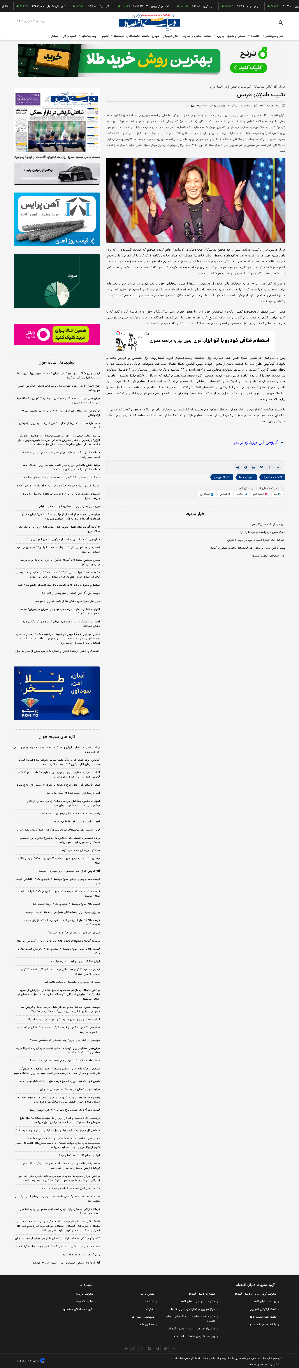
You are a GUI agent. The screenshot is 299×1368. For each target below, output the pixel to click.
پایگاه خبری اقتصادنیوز (262, 1324)
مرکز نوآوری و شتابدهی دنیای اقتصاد (192, 1309)
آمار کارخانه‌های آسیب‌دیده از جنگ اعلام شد (73, 793)
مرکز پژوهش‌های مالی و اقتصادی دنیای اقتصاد (190, 1319)
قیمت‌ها (118, 36)
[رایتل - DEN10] (57, 334)
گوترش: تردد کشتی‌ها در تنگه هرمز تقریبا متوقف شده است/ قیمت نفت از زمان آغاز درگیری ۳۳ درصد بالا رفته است (59, 762)
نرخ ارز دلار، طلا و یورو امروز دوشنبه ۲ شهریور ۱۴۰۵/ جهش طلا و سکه (59, 860)
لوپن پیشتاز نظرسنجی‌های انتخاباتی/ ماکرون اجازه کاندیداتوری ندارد (58, 830)
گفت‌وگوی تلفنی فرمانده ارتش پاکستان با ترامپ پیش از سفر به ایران (57, 651)
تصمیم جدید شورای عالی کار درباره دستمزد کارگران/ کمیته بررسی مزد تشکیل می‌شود (58, 549)
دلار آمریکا (77, 6)
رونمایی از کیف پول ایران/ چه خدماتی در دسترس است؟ (65, 1040)
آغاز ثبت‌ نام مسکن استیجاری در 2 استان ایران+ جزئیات (66, 1263)
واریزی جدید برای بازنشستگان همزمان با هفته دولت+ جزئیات (62, 912)
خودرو (156, 36)
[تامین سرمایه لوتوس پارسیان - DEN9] (57, 281)
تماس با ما (147, 1294)
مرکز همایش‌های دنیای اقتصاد (196, 1301)
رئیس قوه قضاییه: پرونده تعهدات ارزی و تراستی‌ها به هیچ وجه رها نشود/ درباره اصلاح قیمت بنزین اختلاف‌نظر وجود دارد (58, 1099)
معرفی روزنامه (84, 1294)
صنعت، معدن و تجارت (197, 36)
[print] (237, 467)
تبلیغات (149, 1301)
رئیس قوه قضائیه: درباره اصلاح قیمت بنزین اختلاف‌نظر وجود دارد (59, 1081)
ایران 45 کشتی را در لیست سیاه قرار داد (75, 961)
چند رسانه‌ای (89, 36)
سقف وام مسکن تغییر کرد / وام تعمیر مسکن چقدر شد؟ (65, 1061)
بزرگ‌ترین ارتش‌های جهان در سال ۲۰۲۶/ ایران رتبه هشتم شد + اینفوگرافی (61, 413)
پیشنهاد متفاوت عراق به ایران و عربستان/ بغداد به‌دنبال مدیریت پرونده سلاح (61, 496)
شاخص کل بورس (132, 6)
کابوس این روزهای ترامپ (255, 442)
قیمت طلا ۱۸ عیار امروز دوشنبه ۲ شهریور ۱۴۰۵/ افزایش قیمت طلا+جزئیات (62, 922)
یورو (269, 6)
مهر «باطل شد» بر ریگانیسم (268, 524)
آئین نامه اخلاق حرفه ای (78, 1309)
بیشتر (54, 36)
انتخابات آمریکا (272, 477)
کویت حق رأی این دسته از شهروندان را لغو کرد (71, 593)
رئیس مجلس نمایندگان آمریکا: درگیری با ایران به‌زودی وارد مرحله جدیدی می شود (60, 562)
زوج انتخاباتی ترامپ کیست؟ (267, 556)
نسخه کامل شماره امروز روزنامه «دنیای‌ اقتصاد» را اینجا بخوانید (57, 157)
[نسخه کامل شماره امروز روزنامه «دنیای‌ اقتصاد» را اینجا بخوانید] (57, 120)
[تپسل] (118, 333)
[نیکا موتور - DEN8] (57, 174)
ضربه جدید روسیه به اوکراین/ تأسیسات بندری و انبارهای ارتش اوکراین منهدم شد (57, 1199)
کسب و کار (69, 36)
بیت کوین (181, 6)
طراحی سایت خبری (30, 1361)
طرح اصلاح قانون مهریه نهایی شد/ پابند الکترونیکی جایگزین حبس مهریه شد (59, 388)
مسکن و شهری (236, 36)
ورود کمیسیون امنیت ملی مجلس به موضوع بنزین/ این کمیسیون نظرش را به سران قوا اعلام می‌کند (59, 840)
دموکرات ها (246, 477)
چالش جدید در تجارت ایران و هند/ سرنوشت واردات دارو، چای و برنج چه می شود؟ (57, 749)
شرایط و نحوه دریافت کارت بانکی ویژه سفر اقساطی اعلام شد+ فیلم (59, 585)
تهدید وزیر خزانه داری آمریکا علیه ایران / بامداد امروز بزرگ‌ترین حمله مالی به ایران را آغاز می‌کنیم (58, 375)
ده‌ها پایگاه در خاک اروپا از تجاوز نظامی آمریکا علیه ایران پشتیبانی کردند (59, 425)
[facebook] (269, 467)
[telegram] (245, 467)
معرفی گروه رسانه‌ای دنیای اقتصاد (255, 1294)
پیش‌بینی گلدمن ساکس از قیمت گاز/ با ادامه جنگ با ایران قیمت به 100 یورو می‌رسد (58, 1029)
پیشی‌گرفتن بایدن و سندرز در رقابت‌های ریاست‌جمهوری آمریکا (247, 548)
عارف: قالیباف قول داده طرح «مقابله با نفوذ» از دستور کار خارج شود (58, 785)
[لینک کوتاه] (277, 467)
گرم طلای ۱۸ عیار (28, 6)
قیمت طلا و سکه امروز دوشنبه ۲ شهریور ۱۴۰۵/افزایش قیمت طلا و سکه (59, 951)
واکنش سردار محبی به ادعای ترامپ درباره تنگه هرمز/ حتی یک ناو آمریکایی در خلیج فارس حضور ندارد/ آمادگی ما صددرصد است (59, 1178)
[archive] (126, 1348)
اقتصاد (254, 36)
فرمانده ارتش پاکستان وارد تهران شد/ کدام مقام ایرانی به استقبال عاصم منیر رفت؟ (59, 455)
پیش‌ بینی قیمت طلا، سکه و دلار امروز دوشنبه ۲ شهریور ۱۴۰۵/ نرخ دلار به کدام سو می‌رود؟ (58, 400)
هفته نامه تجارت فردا (263, 1317)
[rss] (149, 1348)
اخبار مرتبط (196, 514)
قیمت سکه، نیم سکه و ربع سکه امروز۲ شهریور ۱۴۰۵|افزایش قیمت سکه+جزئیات (59, 893)
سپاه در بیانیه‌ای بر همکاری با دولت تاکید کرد (72, 982)
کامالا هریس (222, 477)
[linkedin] (253, 467)
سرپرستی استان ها (143, 1317)
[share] (141, 1348)
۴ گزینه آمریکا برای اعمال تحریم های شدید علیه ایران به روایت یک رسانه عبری (59, 529)
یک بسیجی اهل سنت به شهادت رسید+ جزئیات (71, 1188)
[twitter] (261, 467)
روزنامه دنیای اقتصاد (263, 1301)
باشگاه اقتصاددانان (137, 36)
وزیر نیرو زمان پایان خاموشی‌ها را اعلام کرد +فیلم (69, 506)
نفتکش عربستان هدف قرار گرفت (80, 850)
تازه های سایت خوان (57, 737)
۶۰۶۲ (269, 106)
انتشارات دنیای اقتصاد (202, 1294)
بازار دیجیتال (170, 36)
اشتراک (150, 1309)
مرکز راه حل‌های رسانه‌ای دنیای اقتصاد (192, 1329)
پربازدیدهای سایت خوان (57, 362)
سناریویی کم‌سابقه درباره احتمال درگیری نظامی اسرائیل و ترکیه (62, 539)
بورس (220, 36)
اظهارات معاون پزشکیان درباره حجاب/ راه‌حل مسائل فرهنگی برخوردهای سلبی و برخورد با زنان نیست (63, 803)
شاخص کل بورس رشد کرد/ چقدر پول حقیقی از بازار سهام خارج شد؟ (57, 1130)
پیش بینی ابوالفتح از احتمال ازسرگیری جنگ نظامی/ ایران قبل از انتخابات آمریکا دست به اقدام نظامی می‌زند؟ (61, 516)
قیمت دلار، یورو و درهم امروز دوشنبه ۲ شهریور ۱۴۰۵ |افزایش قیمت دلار (58, 881)
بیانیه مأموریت (84, 1301)
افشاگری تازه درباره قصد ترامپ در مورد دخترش (256, 540)
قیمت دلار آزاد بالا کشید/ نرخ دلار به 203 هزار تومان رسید (65, 1110)
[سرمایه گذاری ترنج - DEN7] (149, 60)
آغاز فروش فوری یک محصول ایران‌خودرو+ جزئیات (69, 871)
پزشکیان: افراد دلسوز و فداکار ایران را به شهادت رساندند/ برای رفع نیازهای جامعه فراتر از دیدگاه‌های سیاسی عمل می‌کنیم (60, 1120)
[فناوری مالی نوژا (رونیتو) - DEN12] (57, 693)
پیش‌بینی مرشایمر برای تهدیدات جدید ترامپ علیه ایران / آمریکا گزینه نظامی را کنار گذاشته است (58, 1050)
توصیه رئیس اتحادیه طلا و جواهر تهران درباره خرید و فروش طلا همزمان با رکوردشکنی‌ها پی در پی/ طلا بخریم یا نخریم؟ (60, 1009)
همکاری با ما (146, 1324)
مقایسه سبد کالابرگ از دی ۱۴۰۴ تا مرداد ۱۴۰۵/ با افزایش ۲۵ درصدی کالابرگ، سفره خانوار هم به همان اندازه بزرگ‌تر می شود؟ (58, 574)
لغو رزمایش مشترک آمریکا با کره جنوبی (75, 822)
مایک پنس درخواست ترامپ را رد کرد (262, 532)
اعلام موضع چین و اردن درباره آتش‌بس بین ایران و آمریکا (64, 1019)
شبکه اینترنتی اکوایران (263, 1309)
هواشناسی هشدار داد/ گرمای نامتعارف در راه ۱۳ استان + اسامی (60, 477)
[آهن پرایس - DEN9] (57, 219)
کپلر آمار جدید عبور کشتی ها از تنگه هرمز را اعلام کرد (67, 601)
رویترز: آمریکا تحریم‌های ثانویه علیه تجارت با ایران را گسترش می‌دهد (58, 941)
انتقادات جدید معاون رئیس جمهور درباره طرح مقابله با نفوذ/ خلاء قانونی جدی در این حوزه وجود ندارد (59, 774)
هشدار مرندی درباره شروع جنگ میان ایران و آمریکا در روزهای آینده (58, 486)
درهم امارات (226, 6)
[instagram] (173, 1348)
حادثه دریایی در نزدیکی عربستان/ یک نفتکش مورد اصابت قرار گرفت (58, 1246)
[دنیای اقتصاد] (149, 22)
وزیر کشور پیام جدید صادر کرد (81, 1255)
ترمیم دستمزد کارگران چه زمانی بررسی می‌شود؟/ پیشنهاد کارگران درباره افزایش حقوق (60, 971)
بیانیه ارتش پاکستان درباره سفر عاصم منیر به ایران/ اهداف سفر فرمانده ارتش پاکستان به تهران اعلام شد (61, 467)
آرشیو (105, 36)
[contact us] (133, 1348)
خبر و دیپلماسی (274, 36)
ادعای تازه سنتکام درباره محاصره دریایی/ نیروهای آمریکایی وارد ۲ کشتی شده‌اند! (60, 624)
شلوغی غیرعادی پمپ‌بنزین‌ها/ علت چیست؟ (73, 933)
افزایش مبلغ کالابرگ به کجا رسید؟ (79, 1155)
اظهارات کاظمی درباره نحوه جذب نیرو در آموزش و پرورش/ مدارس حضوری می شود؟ (59, 611)
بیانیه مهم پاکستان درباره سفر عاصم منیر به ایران (70, 1089)
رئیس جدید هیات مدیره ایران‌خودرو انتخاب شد (70, 813)
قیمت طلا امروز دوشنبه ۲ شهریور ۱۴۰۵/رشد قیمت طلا (66, 904)
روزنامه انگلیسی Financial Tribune (194, 1336)
